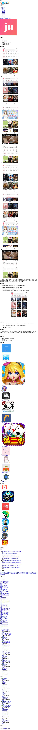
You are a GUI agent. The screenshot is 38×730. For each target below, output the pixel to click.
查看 (3, 632)
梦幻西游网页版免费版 (6, 642)
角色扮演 (3, 7)
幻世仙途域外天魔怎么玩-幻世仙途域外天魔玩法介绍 (11, 556)
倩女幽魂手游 (8, 573)
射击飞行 (3, 9)
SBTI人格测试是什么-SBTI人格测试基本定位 (9, 553)
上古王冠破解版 (7, 572)
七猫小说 (20, 573)
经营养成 (3, 12)
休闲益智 (3, 8)
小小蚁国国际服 (4, 698)
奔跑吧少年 (4, 638)
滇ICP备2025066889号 (6, 728)
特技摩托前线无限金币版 (6, 706)
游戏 (3, 18)
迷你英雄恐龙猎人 (5, 717)
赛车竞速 (3, 13)
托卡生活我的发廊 (32, 572)
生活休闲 (5, 40)
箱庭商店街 (32, 573)
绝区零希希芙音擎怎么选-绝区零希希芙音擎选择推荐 (11, 567)
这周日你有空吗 (4, 710)
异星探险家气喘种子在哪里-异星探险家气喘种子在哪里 (11, 565)
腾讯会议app (13, 573)
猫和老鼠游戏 (2, 572)
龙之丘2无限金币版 (5, 721)
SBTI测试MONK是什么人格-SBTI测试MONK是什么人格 (11, 551)
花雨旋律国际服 (26, 572)
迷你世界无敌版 (13, 572)
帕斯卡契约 (4, 657)
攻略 (8, 18)
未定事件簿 (16, 573)
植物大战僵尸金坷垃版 (19, 572)
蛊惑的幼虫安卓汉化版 (6, 661)
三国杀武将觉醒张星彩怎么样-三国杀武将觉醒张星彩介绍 (11, 560)
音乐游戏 (3, 11)
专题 (6, 18)
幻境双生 (3, 694)
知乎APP (28, 573)
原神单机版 (4, 665)
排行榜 (10, 18)
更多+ (1, 549)
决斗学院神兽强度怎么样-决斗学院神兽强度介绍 (10, 558)
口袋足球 (3, 683)
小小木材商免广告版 (5, 653)
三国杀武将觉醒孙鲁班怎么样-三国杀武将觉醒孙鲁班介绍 (11, 562)
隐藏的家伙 (4, 679)
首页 (1, 18)
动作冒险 (3, 10)
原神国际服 (4, 669)
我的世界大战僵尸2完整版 (6, 634)
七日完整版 (4, 690)
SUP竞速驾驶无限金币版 (6, 702)
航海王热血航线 (24, 573)
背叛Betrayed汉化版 (5, 630)
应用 (4, 18)
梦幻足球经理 (3, 573)
